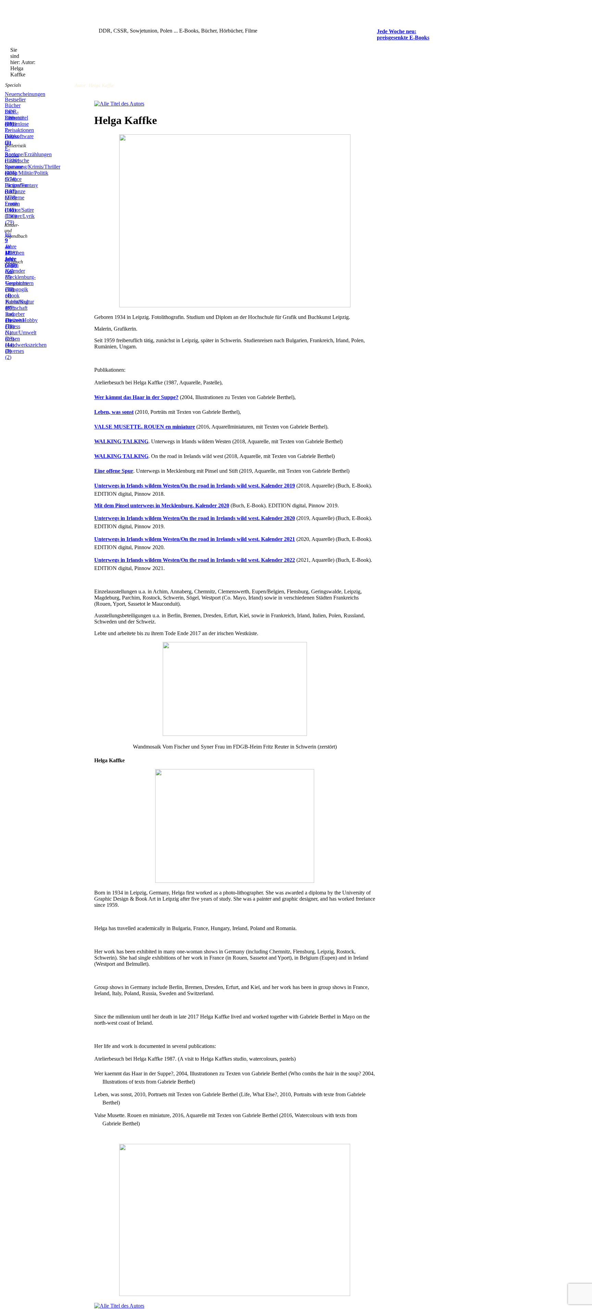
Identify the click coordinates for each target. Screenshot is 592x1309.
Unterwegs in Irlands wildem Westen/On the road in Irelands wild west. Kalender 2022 (194, 560)
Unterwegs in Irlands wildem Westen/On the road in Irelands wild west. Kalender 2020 (194, 518)
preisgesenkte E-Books (403, 37)
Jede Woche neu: (396, 31)
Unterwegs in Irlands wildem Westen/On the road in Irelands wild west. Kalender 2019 (194, 486)
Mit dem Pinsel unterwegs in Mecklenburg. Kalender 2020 (161, 505)
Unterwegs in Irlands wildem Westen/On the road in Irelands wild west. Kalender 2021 (194, 539)
